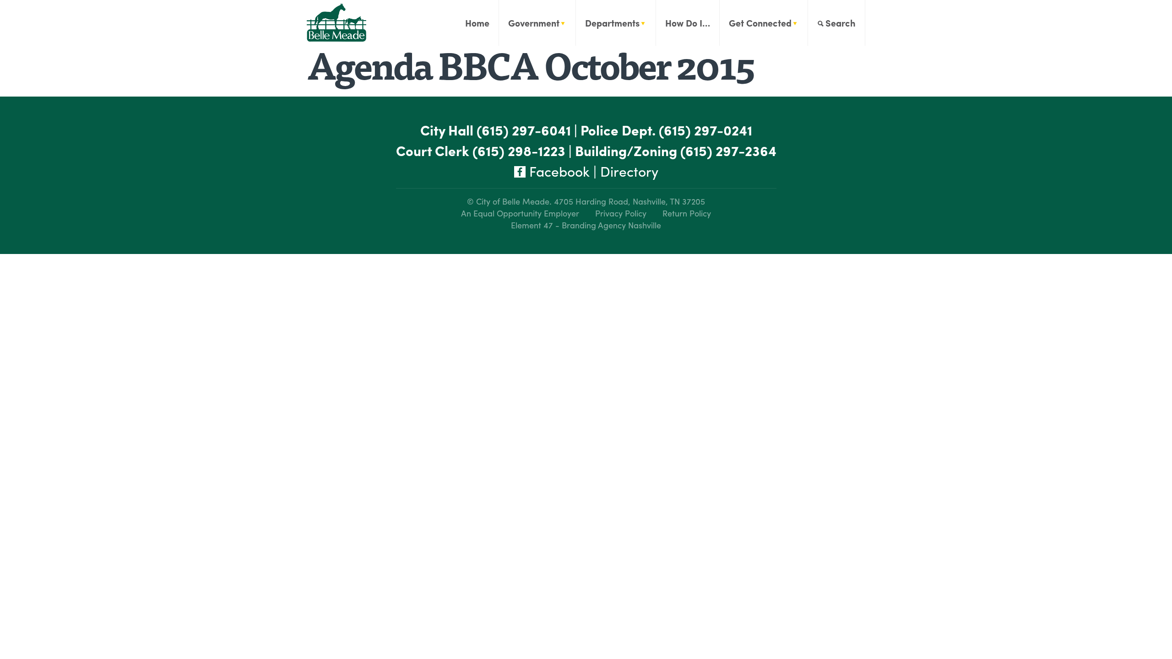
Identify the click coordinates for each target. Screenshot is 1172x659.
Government (533, 22)
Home (477, 22)
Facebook (558, 171)
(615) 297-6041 (524, 130)
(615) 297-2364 (728, 150)
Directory (629, 171)
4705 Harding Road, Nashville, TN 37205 (629, 201)
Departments (612, 22)
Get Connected (760, 22)
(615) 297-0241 (705, 130)
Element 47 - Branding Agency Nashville (586, 225)
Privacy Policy (620, 213)
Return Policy (686, 213)
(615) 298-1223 (518, 150)
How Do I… (687, 22)
